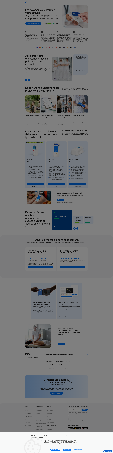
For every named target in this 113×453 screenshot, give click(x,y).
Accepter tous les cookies (55, 449)
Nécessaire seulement (67, 449)
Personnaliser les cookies (77, 449)
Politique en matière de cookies (64, 447)
